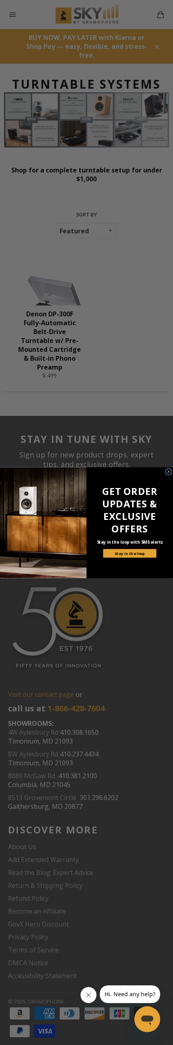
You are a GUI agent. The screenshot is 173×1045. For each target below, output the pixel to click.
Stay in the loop (130, 553)
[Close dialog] (169, 471)
